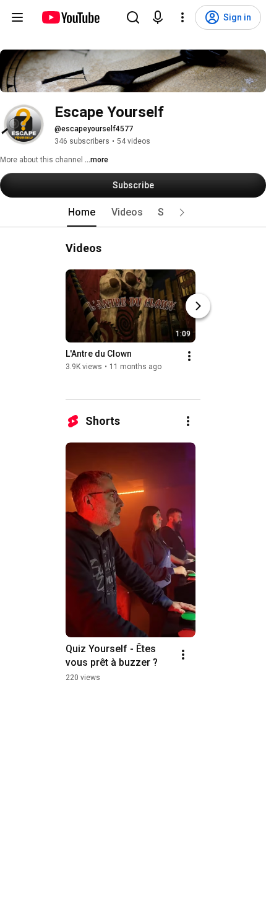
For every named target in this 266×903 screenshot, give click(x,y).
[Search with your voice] (157, 17)
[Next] (198, 306)
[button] (182, 212)
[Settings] (182, 17)
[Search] (133, 17)
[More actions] (189, 356)
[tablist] (133, 212)
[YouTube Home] (70, 17)
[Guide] (17, 17)
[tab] (82, 212)
